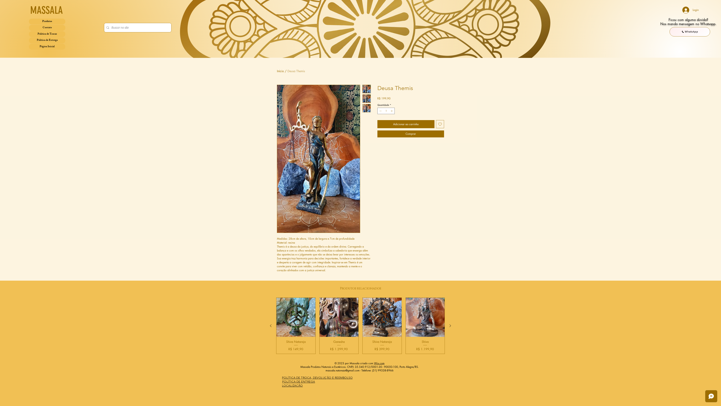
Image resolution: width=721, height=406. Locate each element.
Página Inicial (47, 46)
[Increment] (392, 111)
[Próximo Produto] (450, 325)
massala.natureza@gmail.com (343, 370)
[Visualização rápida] (295, 317)
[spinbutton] (386, 111)
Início (280, 71)
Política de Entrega (47, 40)
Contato (47, 27)
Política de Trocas (47, 34)
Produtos (47, 21)
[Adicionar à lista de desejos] (440, 124)
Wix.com (379, 363)
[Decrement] (380, 111)
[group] (360, 325)
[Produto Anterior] (270, 325)
